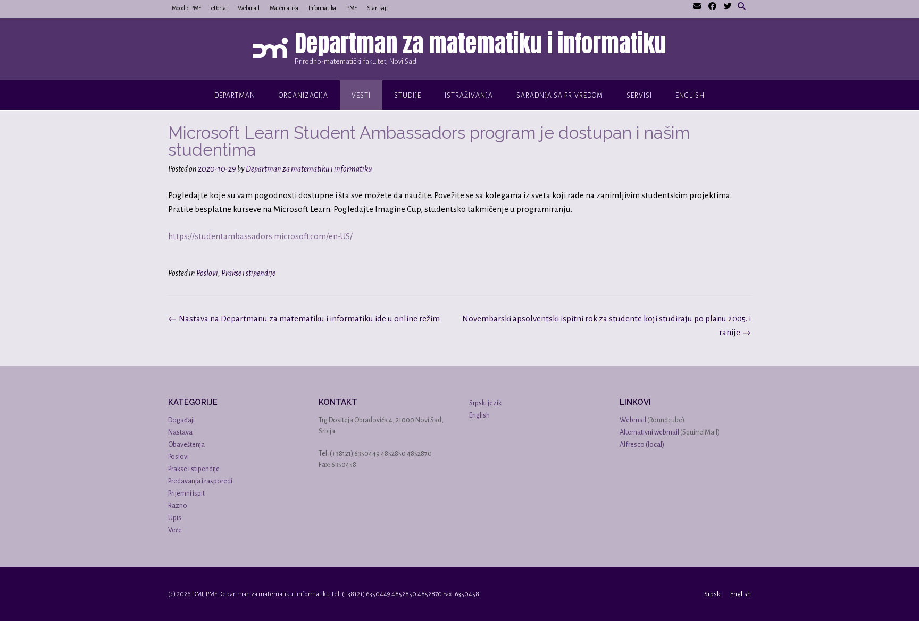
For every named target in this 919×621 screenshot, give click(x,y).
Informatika (322, 8)
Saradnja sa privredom (559, 95)
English (690, 95)
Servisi (639, 95)
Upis (174, 518)
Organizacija (303, 95)
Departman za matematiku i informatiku (480, 43)
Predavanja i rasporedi (200, 481)
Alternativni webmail (649, 432)
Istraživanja (469, 95)
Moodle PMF (186, 8)
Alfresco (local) (642, 444)
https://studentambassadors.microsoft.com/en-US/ (260, 236)
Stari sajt (377, 8)
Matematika (284, 8)
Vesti (361, 95)
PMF (351, 8)
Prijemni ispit (186, 493)
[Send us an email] (697, 6)
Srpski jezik (485, 403)
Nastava (180, 432)
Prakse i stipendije (248, 273)
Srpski (713, 594)
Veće (175, 530)
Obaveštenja (186, 444)
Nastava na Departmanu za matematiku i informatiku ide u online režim (304, 318)
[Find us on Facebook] (712, 6)
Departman (234, 95)
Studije (407, 95)
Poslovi (207, 273)
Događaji (181, 420)
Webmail (249, 8)
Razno (177, 505)
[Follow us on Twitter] (728, 6)
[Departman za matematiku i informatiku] (273, 49)
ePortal (219, 8)
